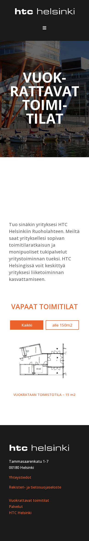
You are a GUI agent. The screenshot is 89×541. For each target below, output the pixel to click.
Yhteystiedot (20, 477)
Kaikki (26, 325)
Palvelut (16, 506)
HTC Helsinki (20, 512)
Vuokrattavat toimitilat (29, 500)
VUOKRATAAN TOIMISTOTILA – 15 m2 (44, 394)
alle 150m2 (62, 325)
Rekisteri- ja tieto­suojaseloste (35, 487)
